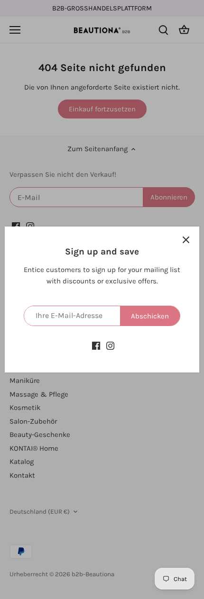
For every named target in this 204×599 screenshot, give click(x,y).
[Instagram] (110, 345)
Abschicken (150, 316)
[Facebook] (96, 345)
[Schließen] (186, 239)
